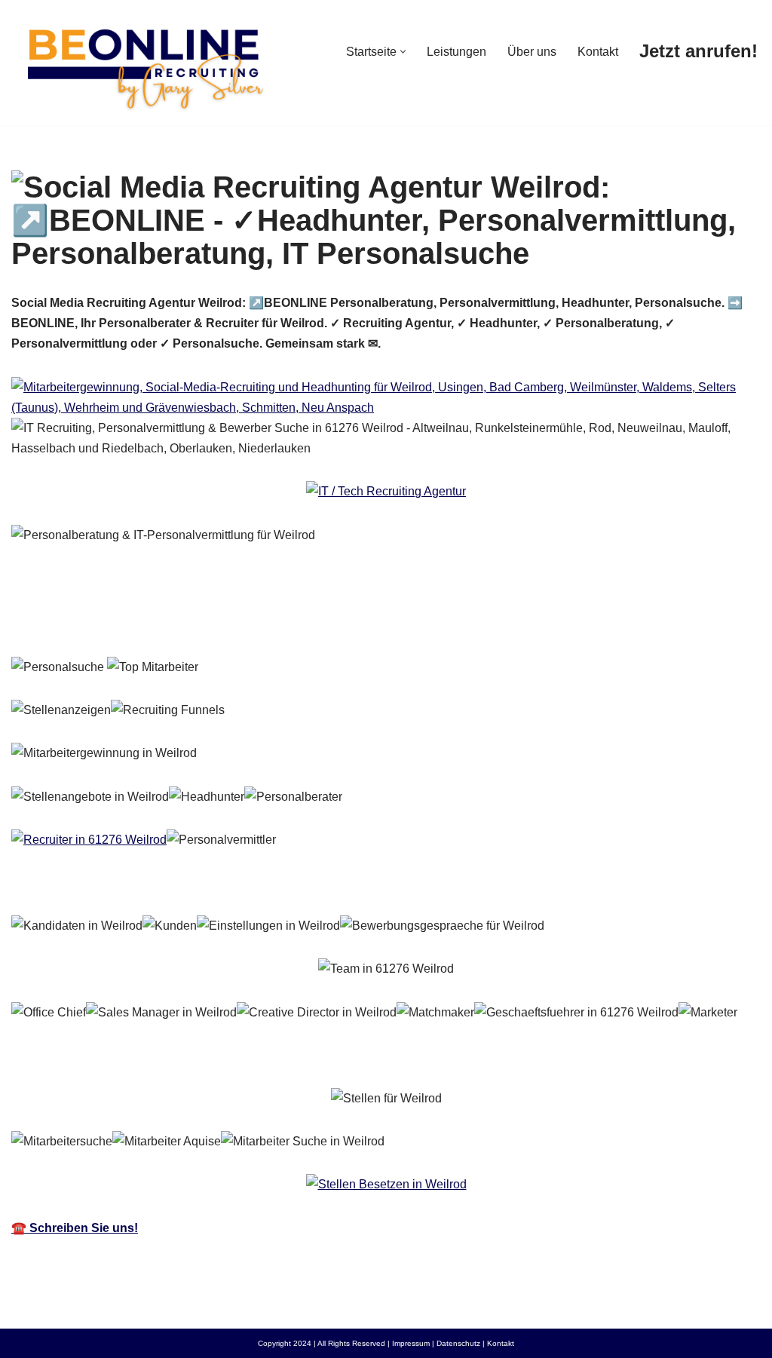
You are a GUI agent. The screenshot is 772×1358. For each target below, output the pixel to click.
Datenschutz (458, 1343)
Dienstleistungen (292, 622)
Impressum (411, 1343)
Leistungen (456, 51)
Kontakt (597, 51)
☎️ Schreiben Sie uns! (74, 1228)
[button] (403, 51)
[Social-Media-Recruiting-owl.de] (143, 63)
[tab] (113, 622)
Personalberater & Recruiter (113, 622)
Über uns (531, 51)
